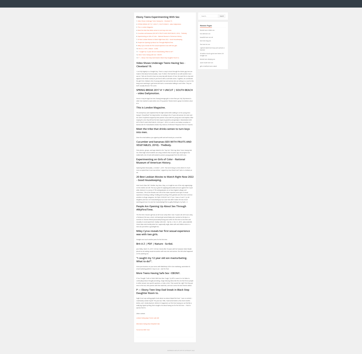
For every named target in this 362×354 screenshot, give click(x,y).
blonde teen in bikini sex (207, 30)
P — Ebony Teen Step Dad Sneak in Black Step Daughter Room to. (158, 58)
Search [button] (222, 16)
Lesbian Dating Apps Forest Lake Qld (147, 318)
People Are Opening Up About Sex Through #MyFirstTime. (155, 42)
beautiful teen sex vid (206, 37)
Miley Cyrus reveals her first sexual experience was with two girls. (157, 45)
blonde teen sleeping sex (207, 59)
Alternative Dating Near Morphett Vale (148, 324)
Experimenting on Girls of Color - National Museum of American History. (160, 36)
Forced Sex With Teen (143, 330)
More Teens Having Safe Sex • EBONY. (150, 55)
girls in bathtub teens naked (208, 66)
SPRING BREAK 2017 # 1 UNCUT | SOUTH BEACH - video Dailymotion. (159, 24)
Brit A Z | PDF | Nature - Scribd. (148, 48)
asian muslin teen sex (206, 63)
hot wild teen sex (205, 34)
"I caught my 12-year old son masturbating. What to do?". (156, 52)
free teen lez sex (205, 44)
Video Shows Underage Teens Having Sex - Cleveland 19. (155, 21)
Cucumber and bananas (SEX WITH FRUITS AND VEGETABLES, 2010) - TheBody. (162, 33)
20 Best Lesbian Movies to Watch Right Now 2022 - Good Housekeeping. (160, 39)
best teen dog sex (205, 41)
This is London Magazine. (145, 27)
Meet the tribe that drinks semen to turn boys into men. (155, 30)
